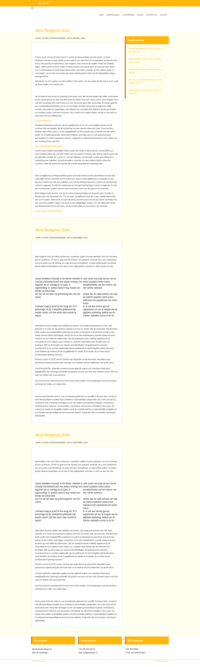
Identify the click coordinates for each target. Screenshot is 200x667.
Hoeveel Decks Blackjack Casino (48, 146)
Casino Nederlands (43, 121)
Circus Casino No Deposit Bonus (49, 211)
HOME (147, 25)
